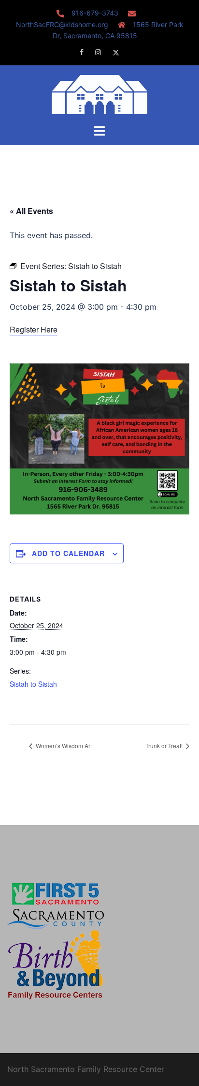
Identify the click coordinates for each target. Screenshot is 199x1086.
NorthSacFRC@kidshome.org (62, 24)
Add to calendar (68, 553)
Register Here (33, 329)
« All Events (31, 210)
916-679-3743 (94, 13)
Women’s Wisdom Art (63, 745)
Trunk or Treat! (164, 745)
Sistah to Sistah (33, 684)
